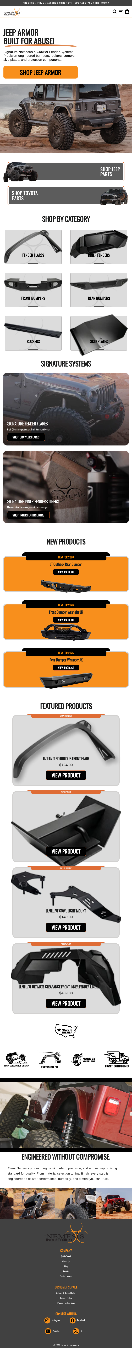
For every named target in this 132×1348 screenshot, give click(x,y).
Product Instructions (66, 1303)
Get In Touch (66, 1256)
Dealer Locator (66, 1276)
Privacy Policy (66, 1298)
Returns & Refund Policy (66, 1293)
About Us (66, 1261)
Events (66, 1271)
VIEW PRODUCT (66, 572)
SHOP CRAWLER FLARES (26, 437)
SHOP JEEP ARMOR (40, 72)
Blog (66, 1266)
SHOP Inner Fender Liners (28, 515)
